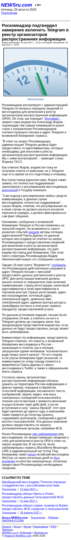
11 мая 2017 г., (29, 500)
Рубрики (53, 517)
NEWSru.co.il (10, 532)
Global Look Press (35, 99)
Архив (27, 526)
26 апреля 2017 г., (31, 512)
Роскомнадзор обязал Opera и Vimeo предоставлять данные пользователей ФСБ (33, 495)
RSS (53, 526)
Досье (17, 526)
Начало (6, 526)
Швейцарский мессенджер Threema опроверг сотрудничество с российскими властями (34, 483)
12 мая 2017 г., (29, 489)
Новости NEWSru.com (18, 535)
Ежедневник (40, 526)
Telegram (7, 529)
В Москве (26, 532)
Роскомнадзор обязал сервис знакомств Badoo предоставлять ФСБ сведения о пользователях (35, 507)
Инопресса (41, 532)
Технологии (9, 13)
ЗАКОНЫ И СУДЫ (13, 520)
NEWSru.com (16, 5)
